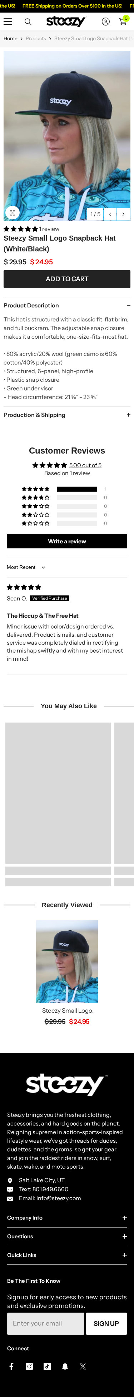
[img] (24, 587)
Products (36, 38)
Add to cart (67, 279)
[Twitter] (83, 1366)
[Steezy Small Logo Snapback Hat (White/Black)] (67, 961)
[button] (110, 214)
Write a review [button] (67, 541)
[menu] (8, 21)
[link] (58, 871)
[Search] (28, 22)
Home (11, 38)
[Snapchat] (65, 1366)
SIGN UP (106, 1324)
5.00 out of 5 (85, 465)
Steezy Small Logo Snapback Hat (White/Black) (67, 1011)
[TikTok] (47, 1366)
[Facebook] (11, 1366)
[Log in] (106, 21)
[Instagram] (29, 1366)
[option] (67, 136)
